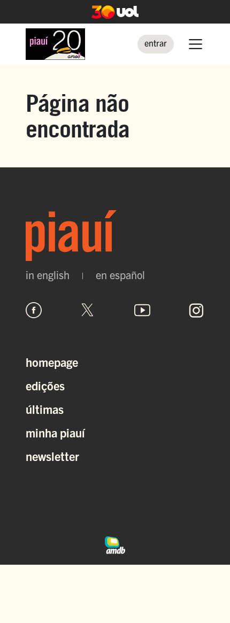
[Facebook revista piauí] (34, 310)
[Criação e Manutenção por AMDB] (115, 544)
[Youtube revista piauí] (142, 310)
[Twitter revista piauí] (88, 310)
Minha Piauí (55, 432)
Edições (45, 385)
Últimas (45, 409)
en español (120, 275)
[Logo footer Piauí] (115, 235)
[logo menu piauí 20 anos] (55, 44)
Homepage (52, 362)
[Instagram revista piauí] (196, 310)
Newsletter (52, 456)
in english (48, 275)
